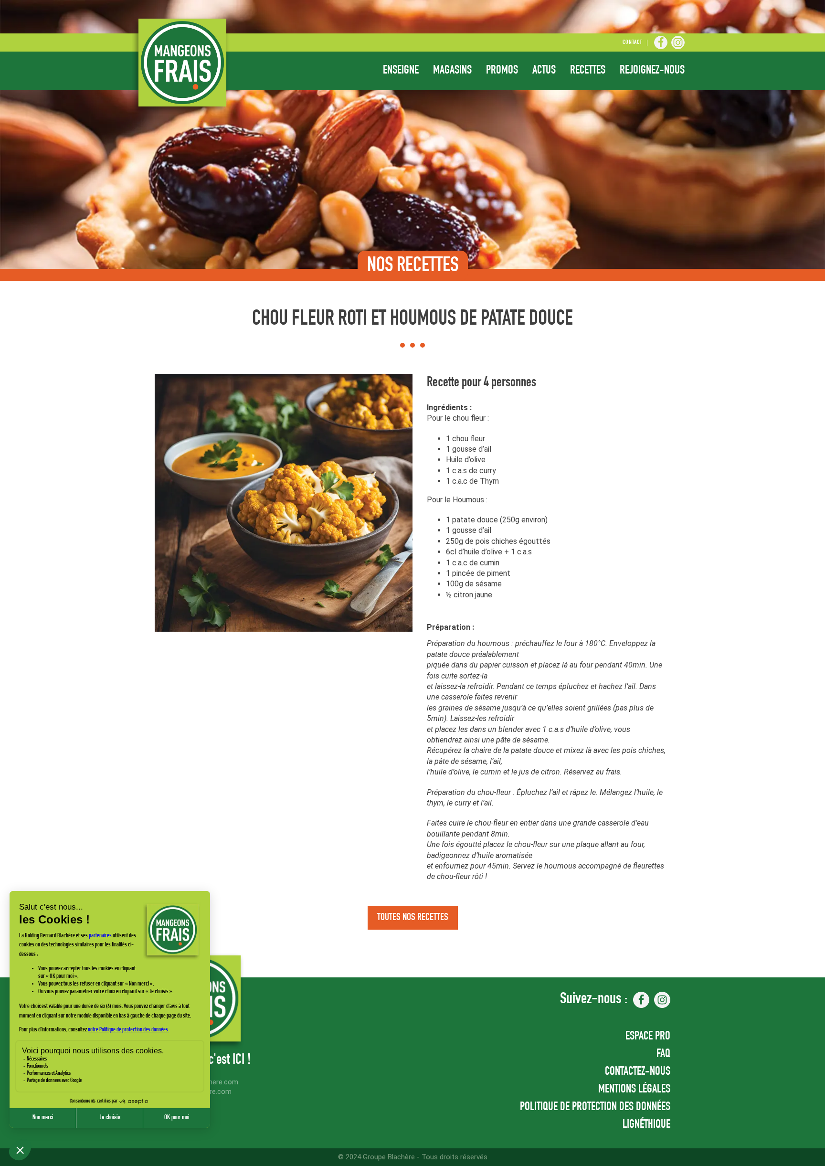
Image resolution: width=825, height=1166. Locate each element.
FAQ (663, 1054)
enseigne (401, 71)
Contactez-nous (637, 1072)
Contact (632, 43)
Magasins (452, 71)
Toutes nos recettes (412, 918)
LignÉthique (646, 1125)
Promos (502, 71)
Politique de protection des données (595, 1107)
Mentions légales (634, 1090)
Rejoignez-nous (652, 71)
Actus (544, 71)
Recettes (587, 71)
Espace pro (647, 1037)
